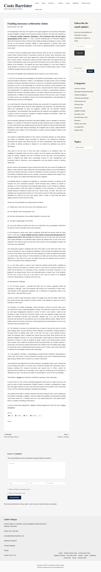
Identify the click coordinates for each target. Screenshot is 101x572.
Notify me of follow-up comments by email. (19, 489)
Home (37, 3)
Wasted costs (78, 130)
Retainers (77, 120)
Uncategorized (78, 127)
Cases (68, 3)
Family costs (78, 108)
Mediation (76, 3)
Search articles (78, 68)
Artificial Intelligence (80, 95)
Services (51, 3)
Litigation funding (79, 111)
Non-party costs (79, 114)
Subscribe (79, 53)
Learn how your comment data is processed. (43, 504)
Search (90, 71)
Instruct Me (38, 9)
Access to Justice (79, 88)
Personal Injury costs (81, 117)
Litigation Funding (59, 555)
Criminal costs (78, 104)
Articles (60, 3)
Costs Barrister (18, 5)
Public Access (86, 3)
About (43, 3)
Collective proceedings (81, 98)
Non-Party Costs (71, 555)
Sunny (74, 558)
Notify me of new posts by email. (17, 493)
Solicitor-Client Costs (70, 553)
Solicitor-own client (80, 124)
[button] (54, 3)
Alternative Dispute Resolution (83, 91)
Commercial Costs (84, 553)
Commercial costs (80, 101)
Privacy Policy (82, 558)
